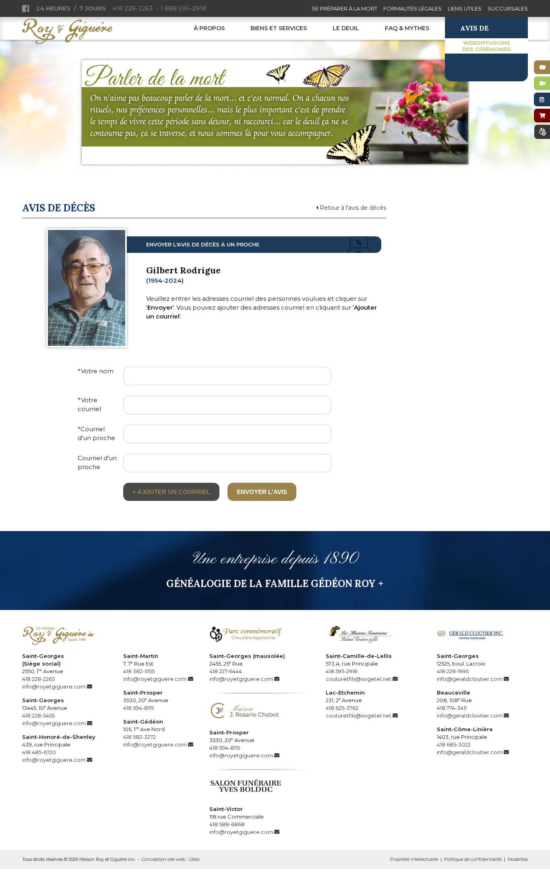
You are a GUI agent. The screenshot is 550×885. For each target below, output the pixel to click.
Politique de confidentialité (473, 859)
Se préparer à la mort (344, 8)
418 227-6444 (225, 671)
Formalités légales (412, 8)
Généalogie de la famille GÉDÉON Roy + (275, 583)
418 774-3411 (452, 708)
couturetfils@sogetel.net (358, 679)
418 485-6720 (39, 752)
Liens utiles (465, 8)
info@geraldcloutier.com (469, 679)
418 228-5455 (38, 715)
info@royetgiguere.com (54, 686)
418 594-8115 (138, 708)
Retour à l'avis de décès (352, 207)
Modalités (518, 859)
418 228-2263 (132, 8)
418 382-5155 (139, 671)
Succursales (508, 8)
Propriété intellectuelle (414, 859)
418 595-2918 (342, 671)
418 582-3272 (139, 737)
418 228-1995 (453, 671)
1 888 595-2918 (183, 8)
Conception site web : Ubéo (171, 859)
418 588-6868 (227, 824)
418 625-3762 (342, 708)
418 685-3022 (454, 744)
